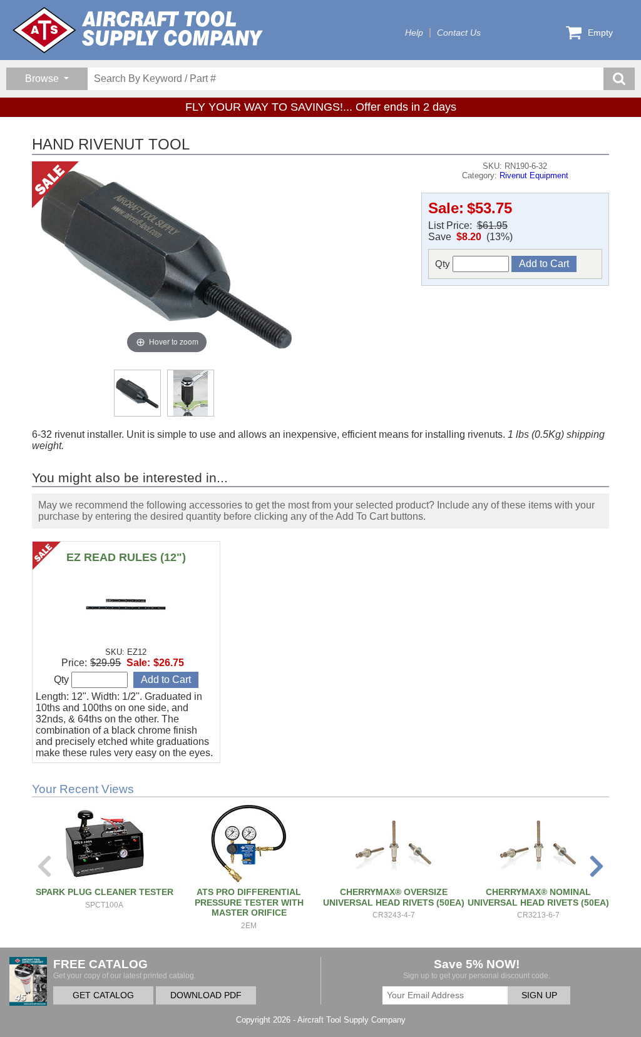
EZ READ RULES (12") (126, 557)
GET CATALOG (103, 995)
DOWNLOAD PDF (206, 995)
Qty (444, 263)
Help (414, 33)
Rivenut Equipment (534, 175)
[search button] (619, 79)
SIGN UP (539, 995)
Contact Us (459, 33)
